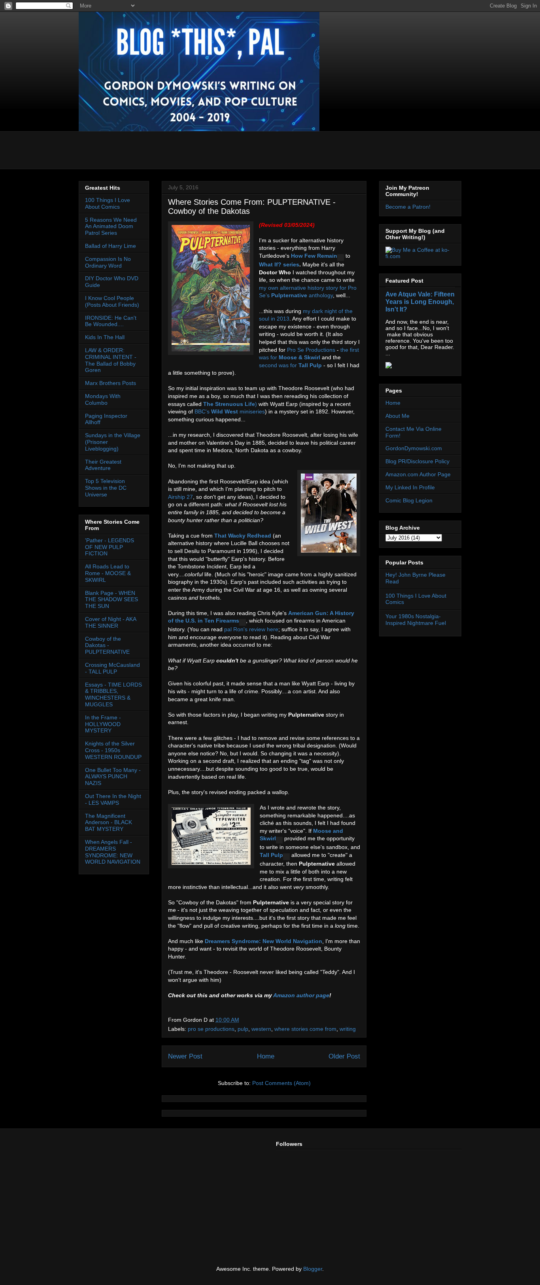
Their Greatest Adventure (103, 465)
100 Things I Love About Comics (107, 203)
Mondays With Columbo (103, 399)
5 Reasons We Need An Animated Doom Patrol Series (111, 226)
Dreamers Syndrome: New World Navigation (263, 941)
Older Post (344, 1056)
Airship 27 (180, 497)
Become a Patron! (407, 207)
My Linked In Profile (410, 487)
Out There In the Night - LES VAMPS (113, 799)
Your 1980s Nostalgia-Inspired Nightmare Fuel (415, 619)
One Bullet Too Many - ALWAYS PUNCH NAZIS (113, 777)
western (261, 1029)
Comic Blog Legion (408, 500)
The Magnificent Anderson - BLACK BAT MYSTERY (108, 822)
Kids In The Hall (105, 337)
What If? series (279, 264)
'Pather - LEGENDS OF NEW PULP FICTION (109, 547)
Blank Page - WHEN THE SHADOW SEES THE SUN (111, 599)
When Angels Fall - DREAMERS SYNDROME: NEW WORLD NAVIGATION (112, 852)
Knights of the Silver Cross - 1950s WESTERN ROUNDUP (113, 750)
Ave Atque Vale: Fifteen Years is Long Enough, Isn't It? (420, 302)
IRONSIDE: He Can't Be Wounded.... (110, 321)
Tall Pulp (310, 365)
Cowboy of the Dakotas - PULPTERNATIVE (107, 645)
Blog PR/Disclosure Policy (417, 461)
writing (348, 1029)
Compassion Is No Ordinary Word (108, 262)
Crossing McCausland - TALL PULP (112, 668)
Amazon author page (301, 995)
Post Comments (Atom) (281, 1083)
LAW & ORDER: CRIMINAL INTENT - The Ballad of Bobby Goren (110, 360)
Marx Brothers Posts (110, 383)
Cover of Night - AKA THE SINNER (110, 622)
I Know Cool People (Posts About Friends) (112, 301)
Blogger (312, 1269)
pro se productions (211, 1029)
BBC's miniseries (229, 411)
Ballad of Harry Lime (110, 246)
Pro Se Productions (311, 350)
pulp (243, 1029)
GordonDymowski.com (413, 448)
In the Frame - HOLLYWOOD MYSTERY (103, 724)
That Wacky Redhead (242, 535)
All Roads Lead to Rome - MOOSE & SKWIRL (108, 573)
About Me (397, 416)
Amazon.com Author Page (418, 474)
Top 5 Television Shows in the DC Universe (106, 488)
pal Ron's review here (251, 629)
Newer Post (185, 1056)
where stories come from (305, 1029)
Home (265, 1056)
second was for (278, 365)
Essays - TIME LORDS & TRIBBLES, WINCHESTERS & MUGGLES (113, 694)
